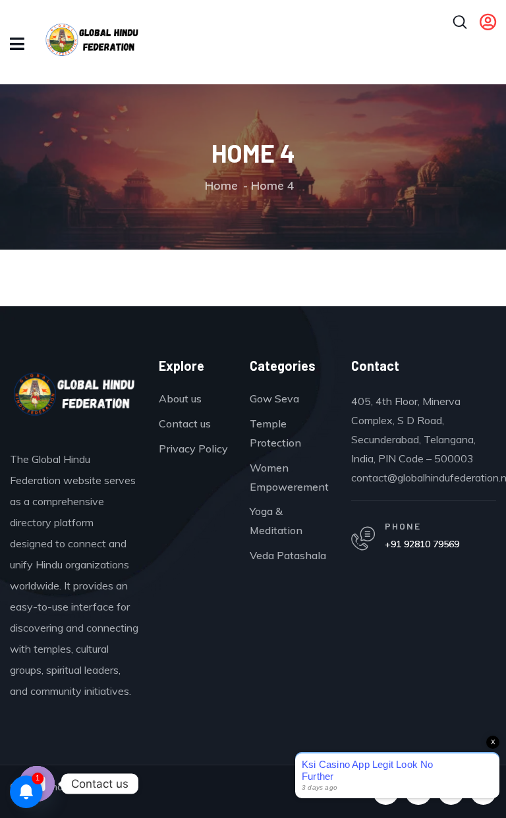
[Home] (74, 397)
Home (221, 185)
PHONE (403, 526)
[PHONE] (363, 539)
